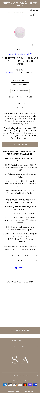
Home (10, 54)
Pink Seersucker (20, 84)
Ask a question (20, 260)
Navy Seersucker (20, 91)
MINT (29, 54)
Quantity (20, 103)
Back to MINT (21, 330)
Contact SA (19, 381)
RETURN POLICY (20, 256)
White (29, 97)
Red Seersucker (15, 97)
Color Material (20, 80)
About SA (19, 346)
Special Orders (19, 375)
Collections (20, 54)
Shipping (9, 72)
